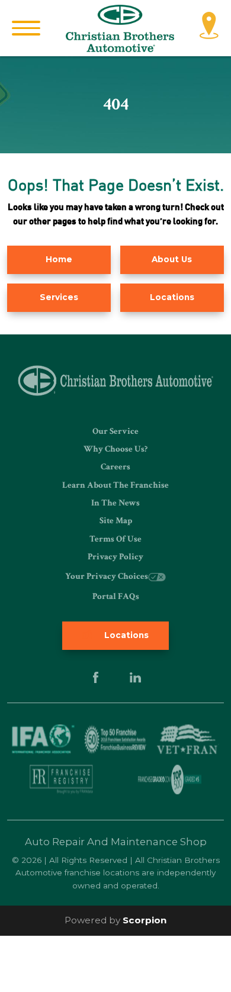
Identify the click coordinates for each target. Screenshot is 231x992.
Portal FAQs (115, 596)
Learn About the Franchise (115, 485)
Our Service (115, 431)
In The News (115, 502)
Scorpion (144, 920)
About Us (172, 259)
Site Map (116, 520)
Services (59, 297)
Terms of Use (115, 539)
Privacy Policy (115, 556)
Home (59, 259)
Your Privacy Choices (106, 576)
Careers (115, 466)
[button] (26, 28)
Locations (172, 297)
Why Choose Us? (115, 449)
